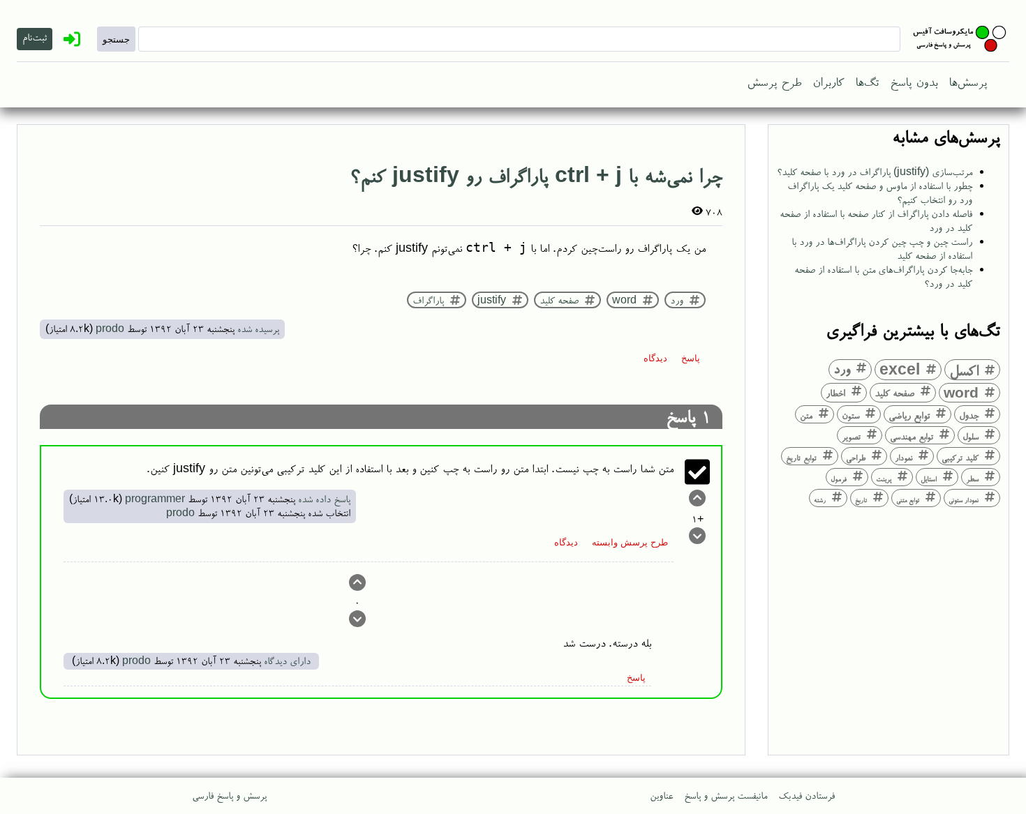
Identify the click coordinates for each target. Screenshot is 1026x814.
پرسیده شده (258, 328)
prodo (110, 328)
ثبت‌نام (34, 37)
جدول (969, 415)
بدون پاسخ (913, 81)
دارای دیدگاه (287, 660)
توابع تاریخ (801, 457)
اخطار (835, 392)
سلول (970, 436)
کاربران (828, 81)
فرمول (839, 478)
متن (806, 415)
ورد (841, 368)
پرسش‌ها (968, 81)
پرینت (883, 478)
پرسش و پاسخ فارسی (229, 795)
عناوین (661, 795)
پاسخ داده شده (324, 498)
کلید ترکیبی (960, 457)
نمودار (903, 457)
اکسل (964, 369)
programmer (155, 498)
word (961, 392)
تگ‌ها (867, 81)
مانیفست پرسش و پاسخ (725, 795)
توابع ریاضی (909, 415)
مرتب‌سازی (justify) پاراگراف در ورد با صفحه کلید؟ (874, 171)
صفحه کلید (894, 392)
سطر (972, 478)
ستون (850, 415)
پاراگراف (428, 300)
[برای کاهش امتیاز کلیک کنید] (697, 538)
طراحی (855, 457)
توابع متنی (907, 500)
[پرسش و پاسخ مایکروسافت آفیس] (960, 39)
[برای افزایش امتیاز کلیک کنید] (697, 501)
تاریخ (861, 500)
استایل (929, 478)
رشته (820, 500)
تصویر (851, 436)
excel (899, 369)
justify (491, 300)
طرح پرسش (774, 81)
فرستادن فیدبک (806, 795)
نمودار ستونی (964, 500)
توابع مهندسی (911, 436)
